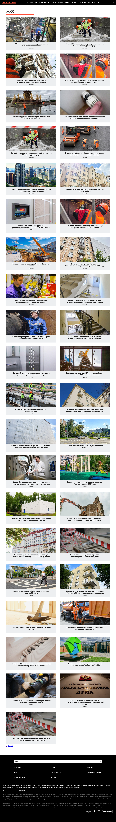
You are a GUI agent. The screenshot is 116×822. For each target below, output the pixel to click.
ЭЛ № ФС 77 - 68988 (41, 785)
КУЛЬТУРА (82, 2)
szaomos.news (9, 2)
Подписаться (107, 812)
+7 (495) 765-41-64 (68, 787)
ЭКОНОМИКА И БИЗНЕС (94, 2)
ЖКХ (36, 2)
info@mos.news (76, 787)
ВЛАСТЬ (53, 2)
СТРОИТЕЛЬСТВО (63, 2)
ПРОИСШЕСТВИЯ (44, 2)
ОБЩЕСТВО (29, 2)
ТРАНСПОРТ (74, 2)
